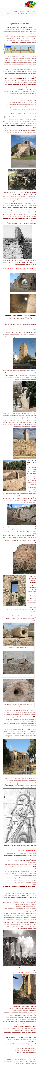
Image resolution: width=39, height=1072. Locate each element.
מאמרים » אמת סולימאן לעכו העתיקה (24, 11)
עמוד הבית (28, 13)
